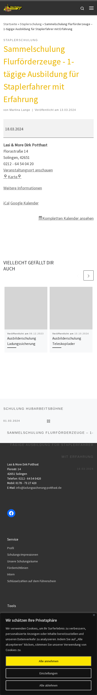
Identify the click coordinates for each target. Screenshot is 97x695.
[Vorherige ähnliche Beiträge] (78, 275)
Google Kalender (24, 203)
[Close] (94, 615)
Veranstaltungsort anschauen (28, 170)
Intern (11, 574)
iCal (6, 203)
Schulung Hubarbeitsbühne (33, 411)
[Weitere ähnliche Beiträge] (88, 275)
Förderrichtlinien (17, 568)
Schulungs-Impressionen (22, 555)
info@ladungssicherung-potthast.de (39, 488)
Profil (10, 548)
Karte (14, 176)
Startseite (10, 24)
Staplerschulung (31, 24)
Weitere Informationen (22, 188)
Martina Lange (19, 110)
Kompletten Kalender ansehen (68, 218)
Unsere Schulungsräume (22, 561)
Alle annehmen (48, 661)
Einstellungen (48, 673)
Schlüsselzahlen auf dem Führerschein (31, 581)
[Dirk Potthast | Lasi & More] (12, 7)
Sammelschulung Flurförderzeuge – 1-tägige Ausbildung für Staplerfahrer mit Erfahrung (50, 435)
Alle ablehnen (48, 685)
